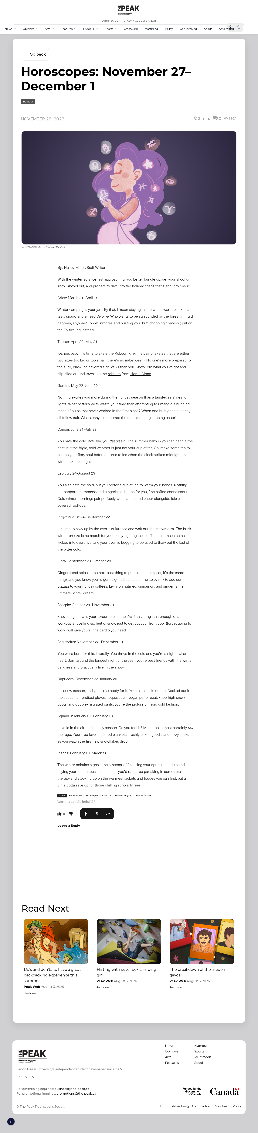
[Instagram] (26, 1077)
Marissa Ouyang (123, 795)
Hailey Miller (75, 795)
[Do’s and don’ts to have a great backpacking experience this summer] (56, 941)
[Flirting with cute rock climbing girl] (129, 941)
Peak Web (32, 987)
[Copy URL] (108, 813)
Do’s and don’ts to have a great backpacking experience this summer (52, 975)
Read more (30, 993)
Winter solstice (143, 795)
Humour (28, 101)
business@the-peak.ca (71, 1089)
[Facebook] (85, 813)
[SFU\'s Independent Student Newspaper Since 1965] (70, 1056)
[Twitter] (97, 813)
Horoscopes (92, 795)
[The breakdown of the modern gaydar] (202, 941)
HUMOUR (106, 795)
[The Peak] (129, 10)
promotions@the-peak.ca (76, 1093)
